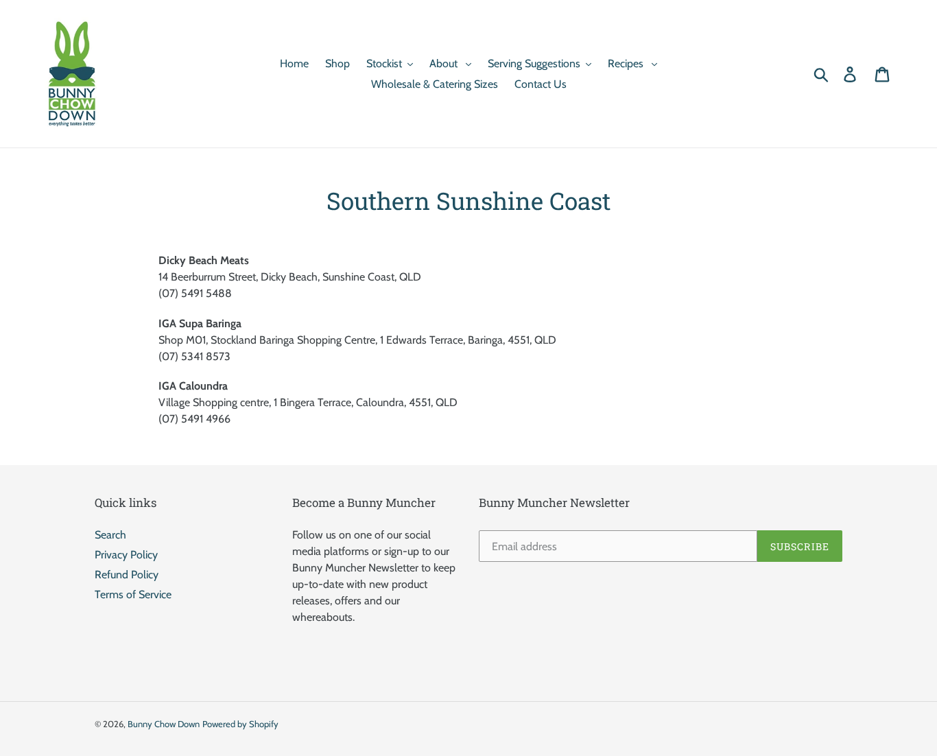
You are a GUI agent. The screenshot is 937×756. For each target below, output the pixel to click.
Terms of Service (133, 594)
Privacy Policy (126, 554)
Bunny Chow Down (164, 723)
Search (110, 534)
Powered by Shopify (240, 723)
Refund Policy (126, 574)
